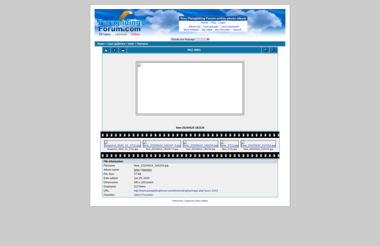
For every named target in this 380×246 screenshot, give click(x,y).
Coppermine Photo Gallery (196, 201)
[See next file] (274, 50)
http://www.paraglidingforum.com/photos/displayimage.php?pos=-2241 (176, 190)
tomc (131, 43)
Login (222, 22)
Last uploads (210, 26)
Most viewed (191, 29)
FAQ (213, 22)
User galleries (116, 43)
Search (237, 29)
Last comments (230, 26)
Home (204, 22)
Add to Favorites (143, 194)
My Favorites (222, 29)
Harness (142, 43)
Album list (194, 26)
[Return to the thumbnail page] (106, 50)
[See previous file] (265, 50)
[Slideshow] (123, 50)
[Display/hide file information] (115, 50)
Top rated (206, 29)
